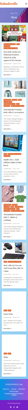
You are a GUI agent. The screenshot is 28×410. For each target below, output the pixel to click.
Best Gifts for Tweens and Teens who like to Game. (13, 268)
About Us (6, 389)
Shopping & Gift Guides (10, 48)
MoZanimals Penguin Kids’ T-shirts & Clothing (13, 217)
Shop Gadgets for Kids (14, 154)
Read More (8, 74)
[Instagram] (17, 407)
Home (20, 99)
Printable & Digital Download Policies (14, 394)
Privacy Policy (14, 391)
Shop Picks (7, 46)
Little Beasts (8, 101)
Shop (18, 44)
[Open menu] (26, 3)
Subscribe (21, 389)
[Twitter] (14, 407)
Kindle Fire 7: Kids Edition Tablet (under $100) (13, 162)
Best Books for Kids (9, 44)
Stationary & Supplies (17, 105)
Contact (13, 389)
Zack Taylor (8, 274)
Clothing (6, 206)
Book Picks (8, 314)
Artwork (14, 99)
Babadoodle (8, 63)
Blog (5, 310)
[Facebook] (10, 407)
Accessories (7, 99)
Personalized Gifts (9, 103)
